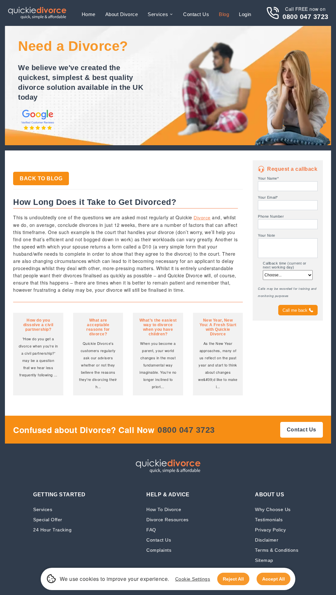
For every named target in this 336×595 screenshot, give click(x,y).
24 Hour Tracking (52, 529)
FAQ (151, 529)
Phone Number (271, 216)
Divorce (202, 217)
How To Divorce (163, 509)
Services (158, 14)
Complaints (158, 549)
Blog (224, 14)
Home (88, 14)
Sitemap (264, 560)
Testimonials (269, 519)
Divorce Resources (167, 519)
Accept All (273, 579)
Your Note (266, 235)
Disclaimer (266, 539)
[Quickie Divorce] (37, 13)
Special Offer (47, 519)
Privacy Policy (270, 529)
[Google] (37, 130)
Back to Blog (41, 178)
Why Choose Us (273, 509)
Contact (196, 14)
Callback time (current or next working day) (284, 265)
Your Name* (268, 178)
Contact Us (158, 539)
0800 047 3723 (305, 16)
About (121, 14)
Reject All (233, 579)
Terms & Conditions (276, 549)
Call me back (295, 310)
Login (245, 14)
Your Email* (268, 197)
